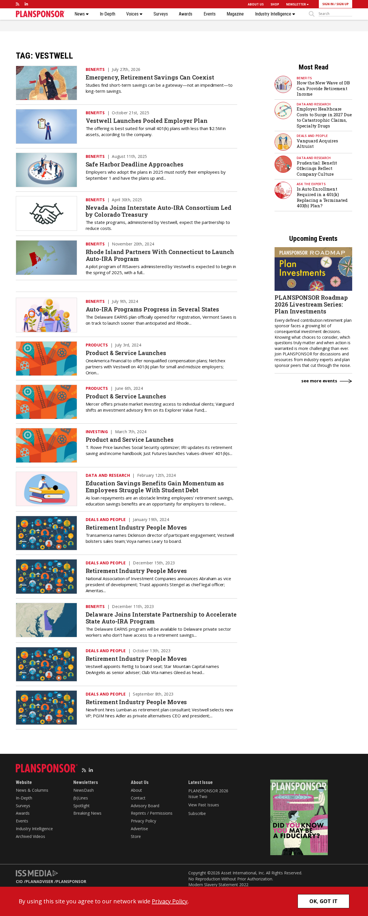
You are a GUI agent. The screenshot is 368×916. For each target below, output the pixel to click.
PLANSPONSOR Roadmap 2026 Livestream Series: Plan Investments (311, 304)
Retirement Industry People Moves (136, 527)
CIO (19, 881)
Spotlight (81, 805)
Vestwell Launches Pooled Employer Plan (147, 120)
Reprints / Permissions (151, 813)
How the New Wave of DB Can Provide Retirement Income (323, 88)
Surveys (161, 14)
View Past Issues (203, 804)
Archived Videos (30, 836)
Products (97, 345)
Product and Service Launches (130, 439)
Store (136, 836)
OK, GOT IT (323, 901)
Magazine (235, 14)
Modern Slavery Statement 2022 (218, 884)
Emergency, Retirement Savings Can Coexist (150, 77)
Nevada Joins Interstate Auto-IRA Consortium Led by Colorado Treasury (158, 211)
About (136, 790)
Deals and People (106, 519)
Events (210, 14)
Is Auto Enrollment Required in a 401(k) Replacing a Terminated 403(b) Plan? (322, 197)
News (80, 14)
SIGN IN (328, 4)
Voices (133, 14)
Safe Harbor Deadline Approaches (134, 164)
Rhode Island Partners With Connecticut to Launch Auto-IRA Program (160, 255)
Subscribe (197, 813)
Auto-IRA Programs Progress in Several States (152, 309)
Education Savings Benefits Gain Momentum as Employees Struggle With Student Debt (155, 486)
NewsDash (83, 790)
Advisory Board (145, 805)
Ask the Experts (311, 184)
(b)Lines (80, 798)
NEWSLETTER (296, 4)
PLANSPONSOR (71, 881)
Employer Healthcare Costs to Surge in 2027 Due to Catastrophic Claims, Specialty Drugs (324, 117)
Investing (97, 431)
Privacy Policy (143, 821)
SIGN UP (342, 4)
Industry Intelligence (273, 14)
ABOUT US (256, 4)
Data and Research (108, 475)
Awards (185, 14)
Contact (138, 798)
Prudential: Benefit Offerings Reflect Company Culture (317, 168)
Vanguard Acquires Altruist (317, 143)
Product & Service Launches (126, 353)
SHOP (275, 4)
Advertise (139, 828)
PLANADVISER (39, 881)
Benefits (95, 69)
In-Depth (107, 14)
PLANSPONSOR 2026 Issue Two (208, 793)
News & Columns (32, 790)
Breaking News (87, 813)
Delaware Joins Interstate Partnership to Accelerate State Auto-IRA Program (161, 618)
